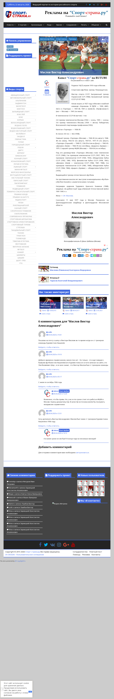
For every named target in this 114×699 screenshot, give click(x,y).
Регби (20, 203)
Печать (84, 25)
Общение (95, 25)
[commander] (101, 482)
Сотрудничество (80, 552)
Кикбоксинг (20, 156)
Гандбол (21, 136)
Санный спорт (20, 208)
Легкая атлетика (21, 164)
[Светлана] (96, 482)
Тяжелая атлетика (21, 241)
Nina (10, 511)
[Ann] (85, 482)
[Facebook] (40, 544)
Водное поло (21, 125)
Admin (46, 87)
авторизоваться (82, 452)
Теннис (20, 233)
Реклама (86, 554)
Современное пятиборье (21, 216)
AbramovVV (13, 488)
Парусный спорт (20, 180)
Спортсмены (61, 39)
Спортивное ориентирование (20, 222)
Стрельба (20, 227)
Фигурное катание (21, 247)
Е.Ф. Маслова (68, 196)
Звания (59, 25)
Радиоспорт (20, 200)
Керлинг (20, 153)
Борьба (20, 120)
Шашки (21, 258)
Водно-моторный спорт (21, 131)
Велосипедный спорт (21, 123)
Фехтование (20, 244)
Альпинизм (21, 101)
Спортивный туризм (20, 225)
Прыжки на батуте (21, 197)
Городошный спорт (21, 145)
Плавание (20, 186)
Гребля (20, 147)
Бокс (21, 117)
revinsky (12, 481)
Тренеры (72, 39)
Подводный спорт (20, 189)
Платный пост (95, 552)
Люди (49, 25)
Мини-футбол (21, 169)
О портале (22, 25)
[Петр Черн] (79, 482)
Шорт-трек (21, 260)
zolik (50, 332)
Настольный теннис (20, 178)
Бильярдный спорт (21, 112)
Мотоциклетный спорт (21, 175)
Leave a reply (45, 314)
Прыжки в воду (21, 194)
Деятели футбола (47, 39)
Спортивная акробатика (21, 219)
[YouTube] (73, 544)
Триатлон (20, 236)
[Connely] (90, 482)
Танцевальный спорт (21, 230)
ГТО (20, 263)
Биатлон (21, 109)
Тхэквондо (21, 238)
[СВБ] (79, 493)
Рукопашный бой (21, 205)
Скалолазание (20, 214)
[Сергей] (96, 493)
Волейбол (20, 134)
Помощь (76, 554)
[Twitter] (46, 544)
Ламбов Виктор (28, 504)
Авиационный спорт (20, 95)
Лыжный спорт (20, 167)
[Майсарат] (90, 488)
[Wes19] (79, 488)
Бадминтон (20, 103)
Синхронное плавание (21, 211)
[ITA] (85, 488)
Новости (10, 25)
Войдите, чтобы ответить (48, 347)
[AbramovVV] (85, 493)
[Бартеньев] (96, 488)
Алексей (12, 497)
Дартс (21, 150)
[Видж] (90, 493)
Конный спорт (21, 158)
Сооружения (71, 25)
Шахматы (21, 255)
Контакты (96, 554)
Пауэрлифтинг (20, 183)
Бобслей (21, 114)
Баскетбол (21, 106)
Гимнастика (20, 139)
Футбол (20, 249)
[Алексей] (101, 493)
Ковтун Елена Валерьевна (31, 494)
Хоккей (20, 252)
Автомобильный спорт (21, 98)
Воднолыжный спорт (21, 128)
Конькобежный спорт (21, 161)
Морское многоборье (21, 172)
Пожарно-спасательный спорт (21, 192)
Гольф (21, 142)
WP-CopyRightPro (20, 561)
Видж (11, 494)
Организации (36, 25)
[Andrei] (101, 488)
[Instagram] (59, 544)
